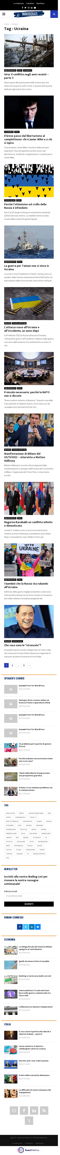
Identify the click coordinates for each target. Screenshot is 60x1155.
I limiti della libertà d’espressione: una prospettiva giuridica (34, 774)
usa (7, 858)
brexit (21, 813)
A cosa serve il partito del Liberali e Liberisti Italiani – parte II (35, 1033)
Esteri (20, 70)
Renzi (8, 846)
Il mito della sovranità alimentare (34, 1075)
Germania (39, 825)
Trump (42, 850)
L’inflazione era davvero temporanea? (36, 1006)
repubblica (18, 846)
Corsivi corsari (10, 200)
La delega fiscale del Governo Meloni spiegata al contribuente (35, 948)
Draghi (48, 821)
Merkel (26, 837)
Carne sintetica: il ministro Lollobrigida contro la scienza (32, 1047)
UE (28, 854)
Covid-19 (33, 817)
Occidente (37, 837)
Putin (31, 841)
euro (20, 825)
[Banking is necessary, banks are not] (10, 979)
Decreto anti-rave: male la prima (33, 1060)
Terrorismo (30, 850)
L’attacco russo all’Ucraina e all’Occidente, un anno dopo (21, 329)
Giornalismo (11, 829)
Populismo (21, 841)
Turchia (9, 854)
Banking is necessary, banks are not (35, 976)
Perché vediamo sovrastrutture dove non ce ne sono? (36, 760)
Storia (18, 850)
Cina (49, 813)
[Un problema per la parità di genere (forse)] (10, 747)
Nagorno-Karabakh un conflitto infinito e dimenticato (28, 524)
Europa (29, 825)
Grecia (34, 829)
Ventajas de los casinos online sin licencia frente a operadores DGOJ (34, 701)
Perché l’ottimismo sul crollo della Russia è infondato (25, 206)
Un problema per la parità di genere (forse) (35, 745)
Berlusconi (10, 813)
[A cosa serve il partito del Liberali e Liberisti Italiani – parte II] (10, 1035)
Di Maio (39, 821)
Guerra (43, 829)
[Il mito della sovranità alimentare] (10, 1079)
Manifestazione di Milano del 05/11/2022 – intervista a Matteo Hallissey (24, 457)
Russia (30, 846)
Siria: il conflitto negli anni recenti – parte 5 (26, 76)
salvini (39, 846)
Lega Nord (33, 833)
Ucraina (19, 854)
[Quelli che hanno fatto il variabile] (10, 965)
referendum (42, 841)
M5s (17, 837)
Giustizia (23, 829)
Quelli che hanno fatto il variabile (34, 961)
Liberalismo (46, 833)
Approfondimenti (10, 70)
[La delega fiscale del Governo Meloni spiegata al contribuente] (10, 950)
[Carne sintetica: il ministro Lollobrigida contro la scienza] (10, 1049)
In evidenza (27, 70)
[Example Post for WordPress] (10, 689)
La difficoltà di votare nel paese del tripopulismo (35, 1091)
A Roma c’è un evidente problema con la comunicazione (35, 789)
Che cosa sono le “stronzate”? (22, 645)
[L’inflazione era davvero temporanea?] (10, 1010)
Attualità (7, 323)
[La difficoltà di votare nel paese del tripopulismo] (10, 1093)
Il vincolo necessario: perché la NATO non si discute (27, 394)
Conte (8, 817)
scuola (9, 850)
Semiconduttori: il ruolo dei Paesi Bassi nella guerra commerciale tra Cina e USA (35, 993)
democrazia (27, 821)
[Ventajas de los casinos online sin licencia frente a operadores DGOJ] (10, 703)
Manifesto (40, 3)
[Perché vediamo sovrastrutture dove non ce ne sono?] (10, 762)
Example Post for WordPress (32, 685)
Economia (10, 825)
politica (9, 841)
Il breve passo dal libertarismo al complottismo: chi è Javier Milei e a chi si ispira (28, 139)
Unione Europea (39, 854)
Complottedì (9, 132)
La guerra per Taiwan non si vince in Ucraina (26, 267)
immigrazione (11, 833)
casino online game (35, 813)
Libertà (9, 837)
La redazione (19, 3)
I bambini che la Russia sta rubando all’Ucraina (26, 585)
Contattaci (30, 3)
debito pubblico (12, 821)
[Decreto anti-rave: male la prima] (10, 1064)
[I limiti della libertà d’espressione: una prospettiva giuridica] (10, 776)
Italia (23, 833)
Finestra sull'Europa (19, 323)
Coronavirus (20, 817)
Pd (46, 837)
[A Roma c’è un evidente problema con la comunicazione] (10, 791)
